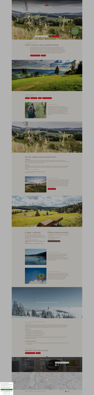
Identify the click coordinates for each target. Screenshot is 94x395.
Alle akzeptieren (6, 389)
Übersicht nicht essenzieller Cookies (6, 392)
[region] (7, 386)
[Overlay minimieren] (12, 383)
